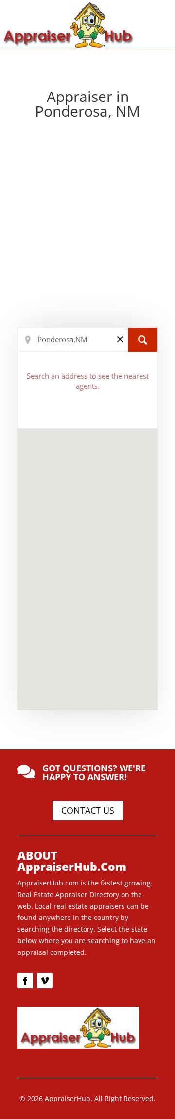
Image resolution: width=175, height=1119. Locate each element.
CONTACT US (87, 810)
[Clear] (120, 339)
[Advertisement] (87, 225)
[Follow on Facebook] (25, 980)
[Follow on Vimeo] (44, 980)
